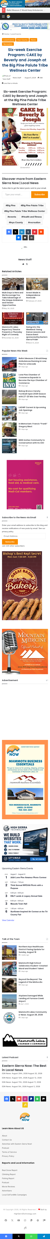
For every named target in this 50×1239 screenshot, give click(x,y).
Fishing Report (8, 1178)
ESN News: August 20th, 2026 (15, 1073)
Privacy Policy (8, 1156)
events (12, 216)
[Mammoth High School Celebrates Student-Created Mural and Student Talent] (9, 969)
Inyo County (22, 40)
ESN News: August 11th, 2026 (14, 1082)
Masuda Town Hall (19, 903)
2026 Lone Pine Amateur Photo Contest (28, 877)
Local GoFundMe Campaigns (14, 1195)
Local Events (16, 34)
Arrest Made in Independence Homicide (33, 295)
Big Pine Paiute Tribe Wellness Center (25, 211)
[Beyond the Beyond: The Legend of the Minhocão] (9, 985)
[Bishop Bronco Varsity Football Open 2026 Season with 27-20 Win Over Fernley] (9, 397)
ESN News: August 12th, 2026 (14, 1078)
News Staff (17, 78)
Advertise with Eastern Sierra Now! (17, 1144)
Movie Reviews (8, 1187)
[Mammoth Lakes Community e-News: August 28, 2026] (9, 1018)
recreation (34, 222)
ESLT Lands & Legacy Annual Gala (26, 896)
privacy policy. (8, 531)
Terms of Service (9, 1152)
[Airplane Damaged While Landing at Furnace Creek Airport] (9, 1001)
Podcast (5, 1148)
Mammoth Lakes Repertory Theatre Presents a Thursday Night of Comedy (12, 331)
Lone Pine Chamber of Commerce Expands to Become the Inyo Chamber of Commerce (33, 378)
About (4, 1136)
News (33, 40)
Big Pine (11, 205)
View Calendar (8, 920)
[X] (27, 264)
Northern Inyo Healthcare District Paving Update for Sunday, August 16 (31, 949)
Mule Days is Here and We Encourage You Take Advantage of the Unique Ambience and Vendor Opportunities (12, 298)
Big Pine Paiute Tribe (33, 205)
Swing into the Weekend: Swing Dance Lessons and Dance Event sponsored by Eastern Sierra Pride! (36, 333)
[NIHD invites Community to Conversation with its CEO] (9, 446)
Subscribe (39, 194)
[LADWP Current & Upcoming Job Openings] (9, 413)
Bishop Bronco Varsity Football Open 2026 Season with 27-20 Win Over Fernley (32, 394)
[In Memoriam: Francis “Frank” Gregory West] (9, 429)
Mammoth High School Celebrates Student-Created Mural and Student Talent (33, 966)
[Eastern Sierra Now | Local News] (8, 16)
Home (6, 34)
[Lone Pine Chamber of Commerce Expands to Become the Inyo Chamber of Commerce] (9, 380)
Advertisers (7, 1191)
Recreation (7, 44)
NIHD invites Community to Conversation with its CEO (32, 441)
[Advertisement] (25, 711)
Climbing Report (9, 1174)
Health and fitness (32, 216)
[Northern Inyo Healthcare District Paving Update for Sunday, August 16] (9, 952)
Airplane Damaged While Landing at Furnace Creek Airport (31, 998)
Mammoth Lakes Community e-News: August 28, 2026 (33, 1013)
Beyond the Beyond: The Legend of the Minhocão (30, 980)
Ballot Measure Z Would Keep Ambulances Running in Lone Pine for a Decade (33, 361)
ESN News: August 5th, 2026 (14, 1086)
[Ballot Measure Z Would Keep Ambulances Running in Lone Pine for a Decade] (9, 364)
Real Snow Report (9, 1170)
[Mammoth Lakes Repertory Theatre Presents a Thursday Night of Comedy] (13, 318)
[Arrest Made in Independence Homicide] (37, 284)
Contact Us (7, 1140)
